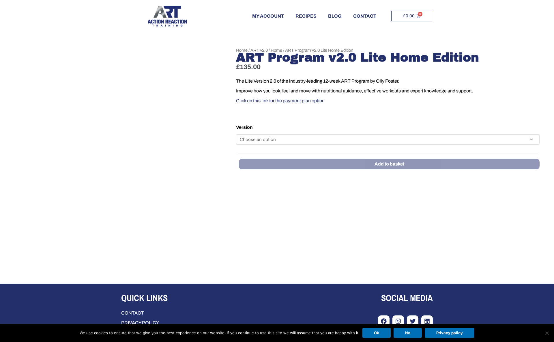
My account (268, 16)
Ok (376, 332)
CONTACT (132, 313)
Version (244, 127)
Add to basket (389, 163)
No (407, 332)
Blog (335, 16)
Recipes (306, 16)
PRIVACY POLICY (140, 322)
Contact (364, 16)
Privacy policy (449, 332)
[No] (547, 333)
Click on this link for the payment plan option (280, 100)
